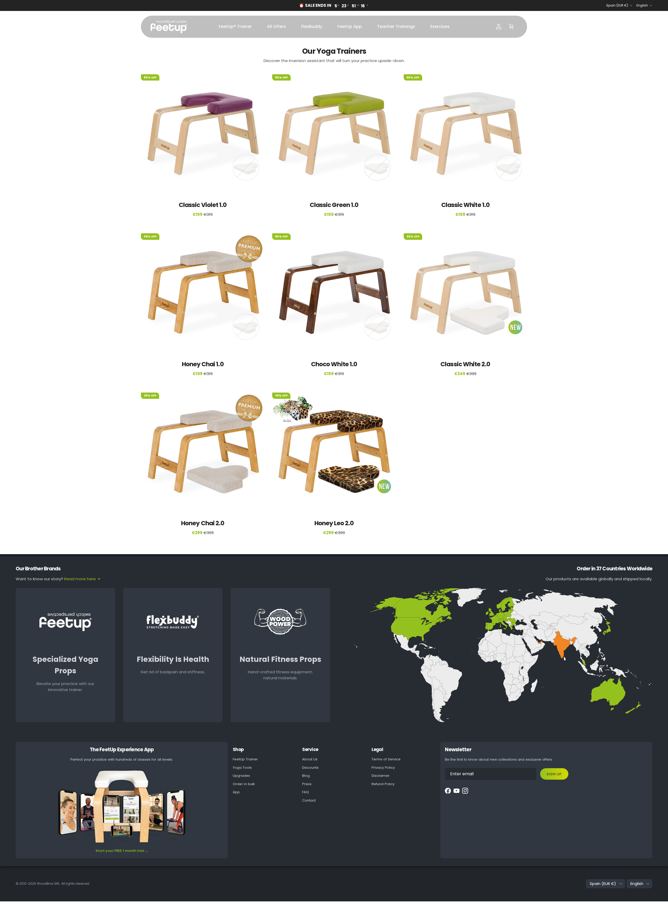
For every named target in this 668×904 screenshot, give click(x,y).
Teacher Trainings (396, 26)
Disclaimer (381, 775)
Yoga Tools (242, 767)
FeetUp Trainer (245, 759)
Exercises (440, 26)
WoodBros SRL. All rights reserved (63, 883)
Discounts (310, 767)
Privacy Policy (383, 767)
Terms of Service (386, 759)
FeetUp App (349, 26)
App (236, 792)
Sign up (554, 774)
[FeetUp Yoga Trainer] (169, 26)
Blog (306, 775)
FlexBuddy (311, 26)
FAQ (305, 792)
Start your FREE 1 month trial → (122, 850)
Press (307, 783)
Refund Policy (383, 783)
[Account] (498, 26)
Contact (309, 800)
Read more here (80, 579)
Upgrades (241, 775)
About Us (310, 759)
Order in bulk (244, 783)
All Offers (276, 26)
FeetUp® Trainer (235, 26)
